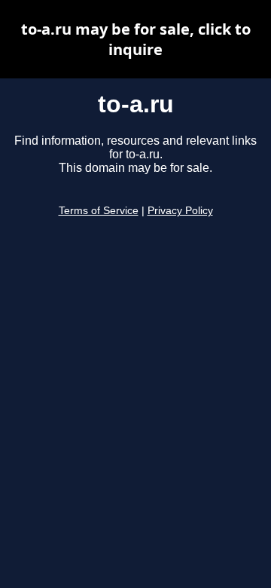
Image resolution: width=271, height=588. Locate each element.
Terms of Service (99, 210)
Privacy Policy (180, 210)
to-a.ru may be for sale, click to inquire (136, 39)
